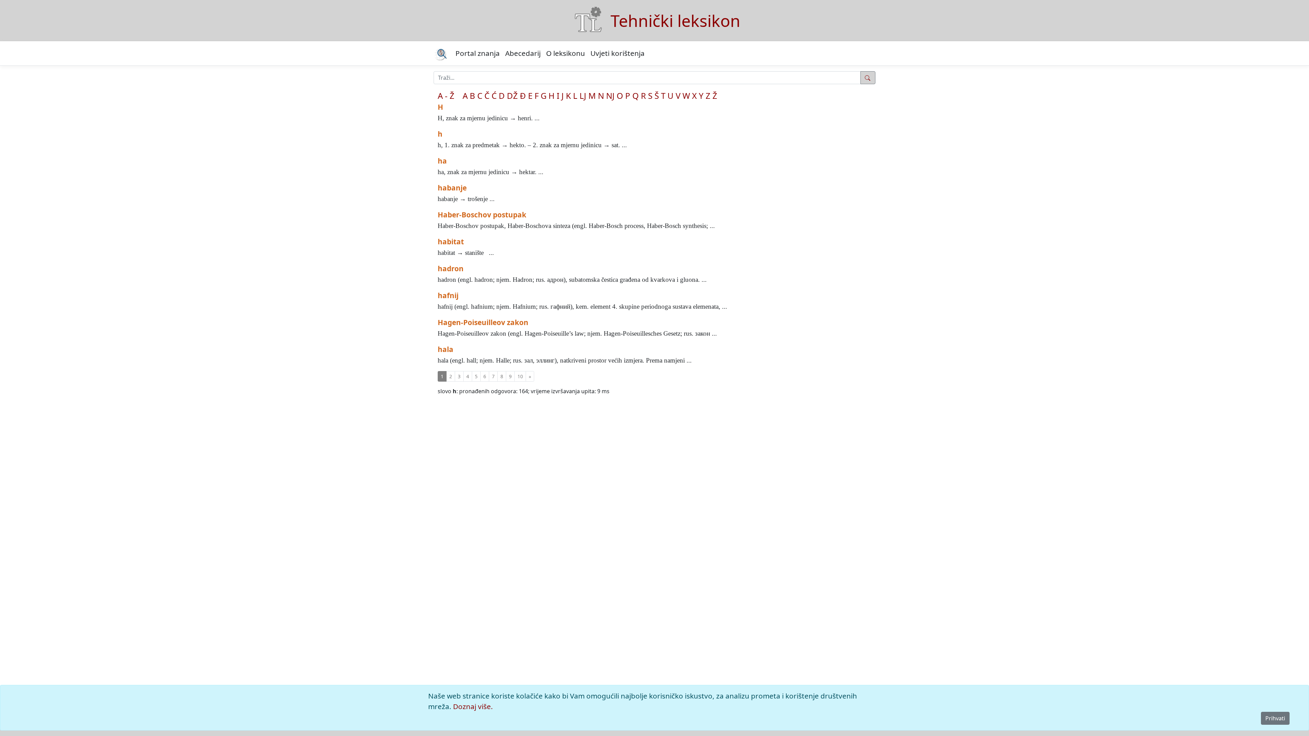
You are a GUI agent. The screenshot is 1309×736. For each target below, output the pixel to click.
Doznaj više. (473, 706)
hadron (451, 268)
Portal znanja (477, 53)
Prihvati (1275, 718)
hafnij (448, 295)
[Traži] (867, 77)
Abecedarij (523, 53)
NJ (610, 95)
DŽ (512, 95)
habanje (452, 188)
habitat (451, 241)
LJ (583, 95)
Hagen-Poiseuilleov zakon (483, 322)
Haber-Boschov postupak (482, 214)
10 (520, 376)
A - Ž (446, 95)
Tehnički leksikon (675, 21)
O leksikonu (565, 53)
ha (442, 161)
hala (445, 349)
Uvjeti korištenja (617, 53)
